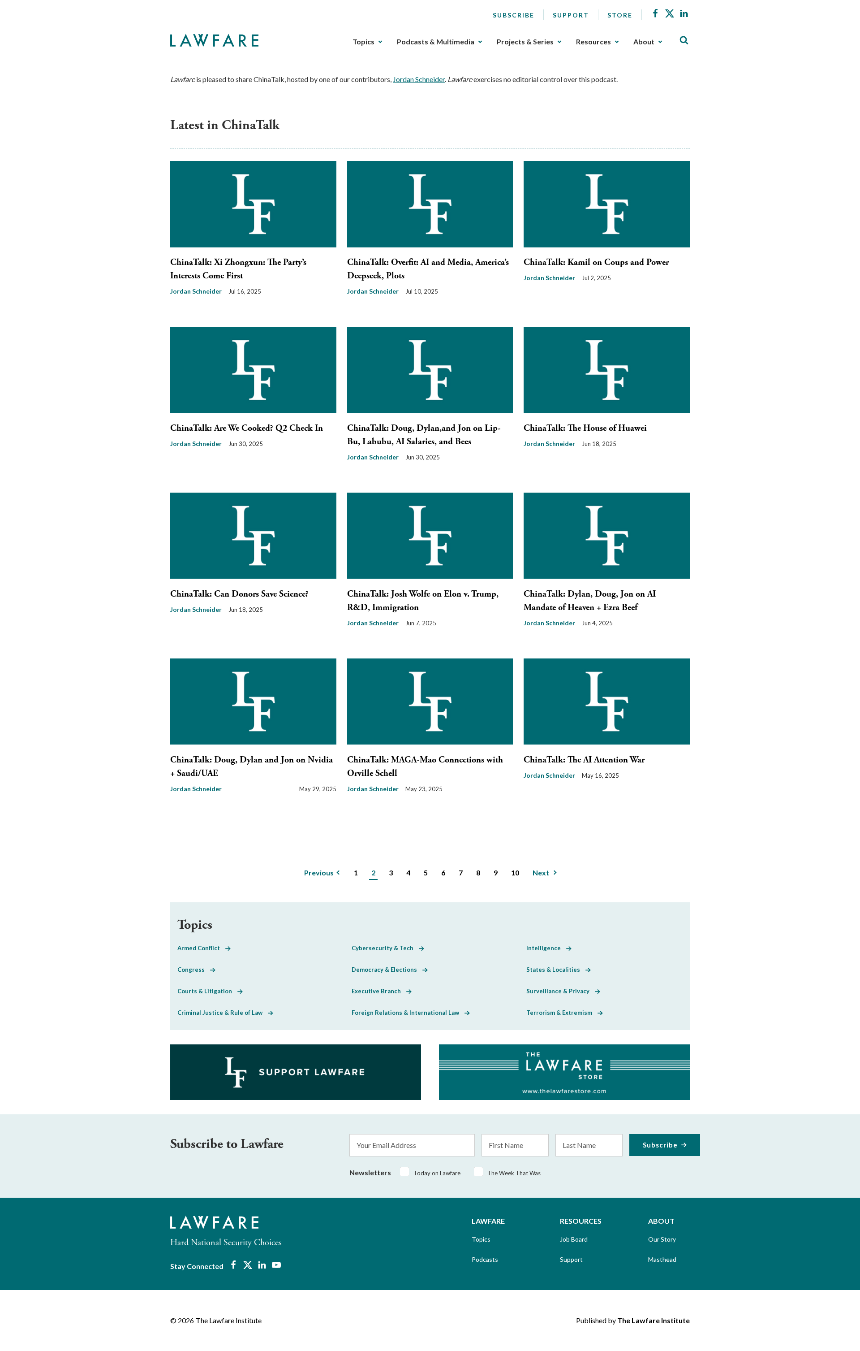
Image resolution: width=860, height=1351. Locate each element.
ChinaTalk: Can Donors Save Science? (239, 594)
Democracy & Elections (387, 969)
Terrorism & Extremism (562, 1012)
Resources (593, 42)
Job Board (574, 1239)
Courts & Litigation (207, 991)
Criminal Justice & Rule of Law (222, 1012)
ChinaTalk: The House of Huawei (585, 428)
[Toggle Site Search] (683, 40)
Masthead (662, 1259)
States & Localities (555, 969)
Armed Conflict (201, 948)
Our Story (662, 1239)
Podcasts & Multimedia (435, 42)
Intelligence (546, 948)
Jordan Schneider (419, 79)
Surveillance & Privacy (560, 991)
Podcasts (485, 1259)
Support (571, 15)
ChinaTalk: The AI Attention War (584, 760)
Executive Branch (379, 991)
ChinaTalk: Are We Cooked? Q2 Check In (246, 428)
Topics (363, 42)
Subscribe (513, 15)
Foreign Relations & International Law (408, 1012)
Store (619, 15)
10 (515, 872)
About (643, 42)
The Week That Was (514, 1173)
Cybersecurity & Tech (385, 948)
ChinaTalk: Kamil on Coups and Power (596, 262)
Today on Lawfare (436, 1173)
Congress (193, 969)
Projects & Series (525, 42)
